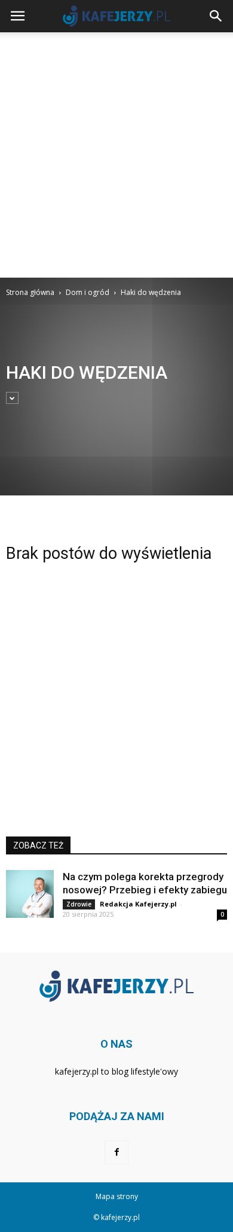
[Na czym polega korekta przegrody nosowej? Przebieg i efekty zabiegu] (30, 894)
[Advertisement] (116, 155)
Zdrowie (78, 904)
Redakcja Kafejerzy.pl (138, 903)
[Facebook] (116, 1152)
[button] (216, 16)
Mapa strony (117, 1196)
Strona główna (30, 292)
